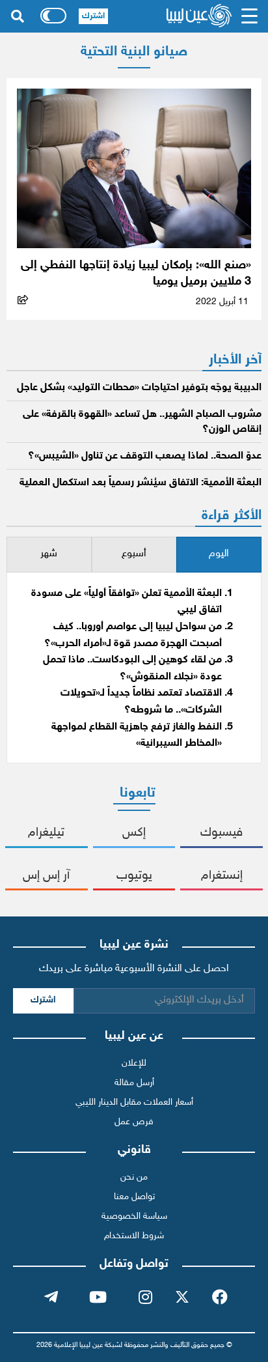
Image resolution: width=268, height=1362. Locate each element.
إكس (134, 832)
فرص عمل (134, 1122)
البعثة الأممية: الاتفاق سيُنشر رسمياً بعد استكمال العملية (140, 483)
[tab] (218, 555)
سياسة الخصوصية (134, 1216)
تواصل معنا (134, 1196)
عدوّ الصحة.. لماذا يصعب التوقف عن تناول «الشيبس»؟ (144, 456)
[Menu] (250, 16)
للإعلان (134, 1063)
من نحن (134, 1177)
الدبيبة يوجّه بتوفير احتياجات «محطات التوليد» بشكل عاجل (139, 388)
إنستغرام (222, 875)
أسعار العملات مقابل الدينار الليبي (134, 1102)
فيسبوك (221, 832)
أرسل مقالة (134, 1082)
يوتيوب (134, 875)
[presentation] (218, 555)
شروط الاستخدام (134, 1235)
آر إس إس (46, 875)
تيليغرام (46, 832)
